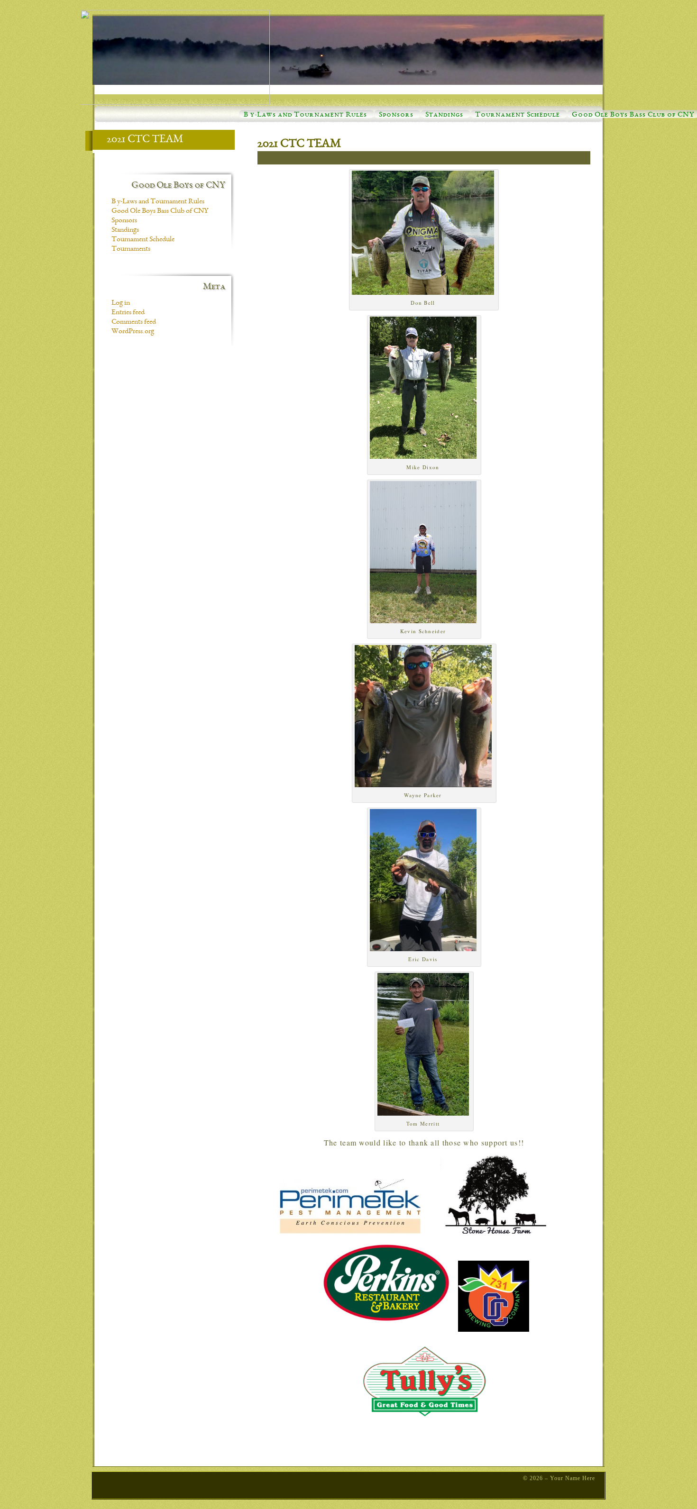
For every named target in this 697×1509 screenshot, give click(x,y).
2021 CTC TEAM (299, 144)
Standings (444, 115)
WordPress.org (132, 332)
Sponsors (396, 115)
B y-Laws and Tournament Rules (305, 115)
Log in (120, 303)
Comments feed (133, 322)
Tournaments (130, 249)
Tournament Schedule (517, 115)
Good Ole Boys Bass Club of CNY (633, 115)
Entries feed (128, 313)
